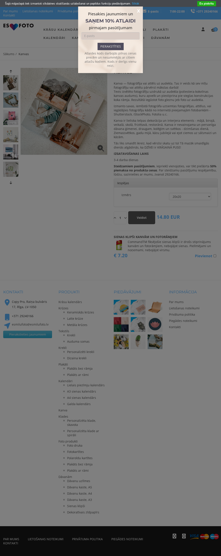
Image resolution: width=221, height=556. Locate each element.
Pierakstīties (110, 46)
